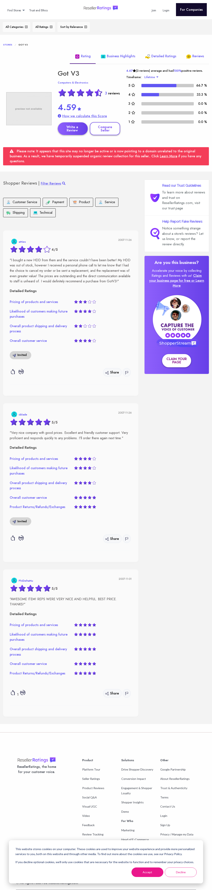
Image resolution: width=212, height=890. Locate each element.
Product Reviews (93, 788)
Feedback (88, 825)
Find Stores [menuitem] (14, 10)
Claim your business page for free (175, 278)
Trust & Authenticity (173, 788)
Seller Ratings (91, 778)
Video (86, 815)
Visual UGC (89, 806)
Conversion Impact (133, 778)
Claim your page (176, 361)
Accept (147, 872)
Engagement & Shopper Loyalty (136, 790)
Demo (125, 811)
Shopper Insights (132, 802)
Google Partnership (173, 769)
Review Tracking (93, 834)
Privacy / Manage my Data (176, 834)
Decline (181, 872)
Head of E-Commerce (135, 839)
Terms (164, 797)
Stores (7, 44)
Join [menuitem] (154, 10)
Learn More (168, 156)
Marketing (128, 830)
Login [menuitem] (166, 10)
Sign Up (165, 825)
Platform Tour (91, 769)
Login (163, 815)
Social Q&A (89, 797)
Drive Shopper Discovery (137, 769)
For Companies (191, 9)
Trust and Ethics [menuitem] (38, 10)
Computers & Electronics (73, 83)
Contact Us (167, 806)
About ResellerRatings (175, 778)
